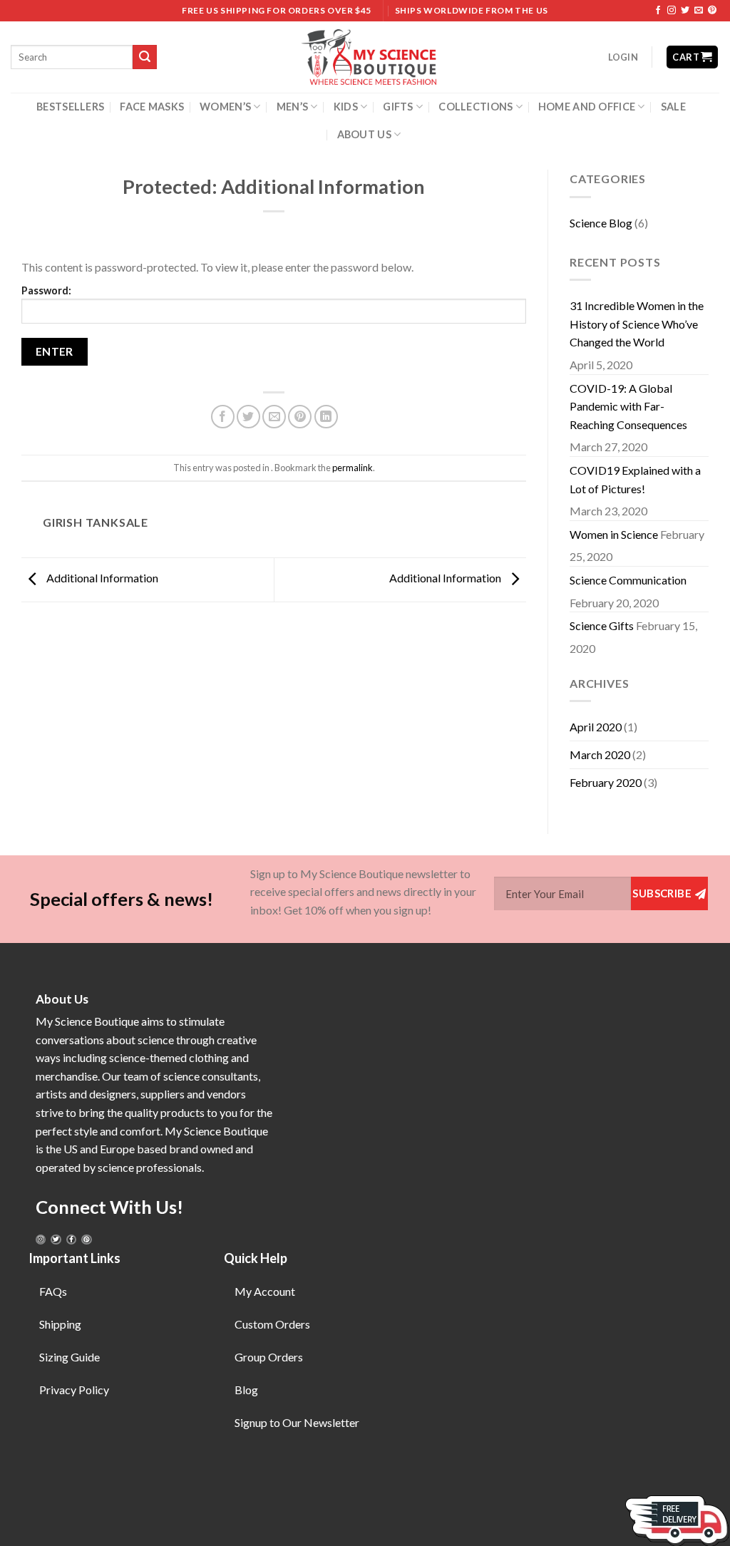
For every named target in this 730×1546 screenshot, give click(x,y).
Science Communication (628, 580)
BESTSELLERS (70, 107)
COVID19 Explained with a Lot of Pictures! (635, 479)
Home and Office (586, 107)
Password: (46, 290)
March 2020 (600, 754)
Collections (475, 107)
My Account (265, 1291)
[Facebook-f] (71, 1239)
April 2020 (596, 726)
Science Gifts (602, 625)
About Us (364, 134)
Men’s (292, 107)
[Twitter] (56, 1239)
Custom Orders (272, 1324)
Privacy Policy (74, 1389)
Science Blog (601, 223)
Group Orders (269, 1357)
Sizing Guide (69, 1357)
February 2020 (606, 782)
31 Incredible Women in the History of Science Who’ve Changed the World (637, 324)
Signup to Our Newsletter (297, 1422)
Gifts (398, 107)
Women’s (225, 107)
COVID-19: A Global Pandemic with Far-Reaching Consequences (628, 406)
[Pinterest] (86, 1239)
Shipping (60, 1324)
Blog (246, 1389)
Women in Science (614, 534)
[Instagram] (41, 1239)
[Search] (145, 57)
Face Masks (152, 107)
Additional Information (101, 578)
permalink (352, 467)
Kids (346, 107)
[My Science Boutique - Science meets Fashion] (365, 57)
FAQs (53, 1291)
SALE (673, 107)
